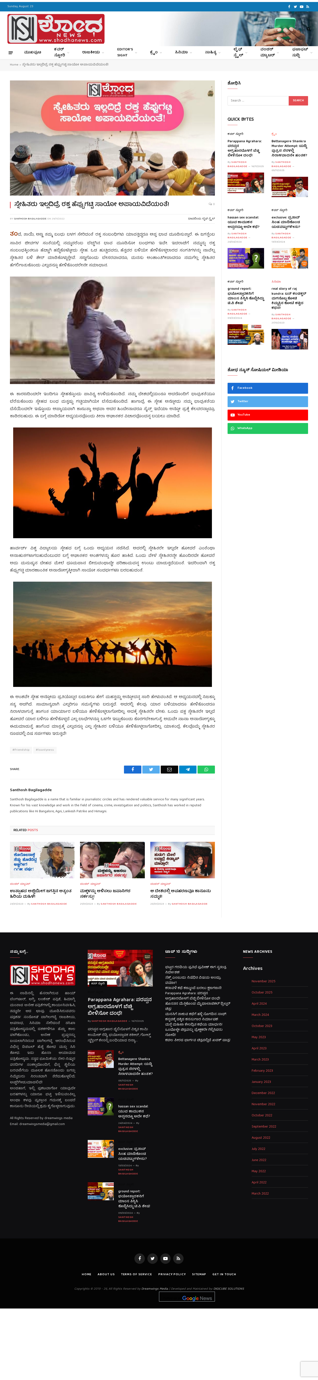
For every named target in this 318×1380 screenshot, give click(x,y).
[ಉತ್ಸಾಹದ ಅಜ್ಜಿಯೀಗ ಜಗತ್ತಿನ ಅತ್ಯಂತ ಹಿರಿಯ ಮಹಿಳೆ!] (42, 860)
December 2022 (263, 1093)
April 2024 (259, 1004)
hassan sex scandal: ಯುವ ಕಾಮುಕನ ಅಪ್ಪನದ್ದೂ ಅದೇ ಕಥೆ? (243, 222)
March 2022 (260, 1194)
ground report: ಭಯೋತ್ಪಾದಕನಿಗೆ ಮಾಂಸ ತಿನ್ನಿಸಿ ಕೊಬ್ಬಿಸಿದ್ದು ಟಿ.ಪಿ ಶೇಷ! (246, 296)
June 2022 (259, 1160)
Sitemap (199, 1274)
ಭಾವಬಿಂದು (194, 218)
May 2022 (259, 1171)
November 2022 (263, 1104)
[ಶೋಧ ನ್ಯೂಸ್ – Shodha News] (56, 28)
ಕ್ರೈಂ (154, 52)
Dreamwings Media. (154, 1289)
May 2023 (259, 1037)
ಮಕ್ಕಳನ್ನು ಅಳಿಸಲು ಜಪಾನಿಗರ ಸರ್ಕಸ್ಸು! (105, 894)
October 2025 (262, 992)
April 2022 (259, 1182)
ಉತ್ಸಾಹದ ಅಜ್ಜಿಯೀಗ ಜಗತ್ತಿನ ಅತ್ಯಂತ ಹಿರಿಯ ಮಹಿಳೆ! (41, 894)
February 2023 (262, 1071)
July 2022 (258, 1149)
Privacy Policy (172, 1274)
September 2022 (264, 1127)
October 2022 (262, 1115)
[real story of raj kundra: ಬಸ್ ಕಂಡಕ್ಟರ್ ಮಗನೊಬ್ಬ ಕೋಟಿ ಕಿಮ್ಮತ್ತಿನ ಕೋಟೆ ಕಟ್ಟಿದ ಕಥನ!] (290, 339)
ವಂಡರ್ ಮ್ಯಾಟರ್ (267, 52)
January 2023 (261, 1082)
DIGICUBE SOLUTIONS (228, 1289)
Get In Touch (224, 1274)
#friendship (21, 750)
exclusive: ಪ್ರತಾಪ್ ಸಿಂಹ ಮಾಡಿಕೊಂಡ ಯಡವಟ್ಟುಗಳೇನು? (286, 222)
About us (106, 1274)
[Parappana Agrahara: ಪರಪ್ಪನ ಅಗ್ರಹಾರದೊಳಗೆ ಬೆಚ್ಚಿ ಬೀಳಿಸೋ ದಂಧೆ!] (246, 183)
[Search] (308, 29)
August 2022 (261, 1138)
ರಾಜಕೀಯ (91, 52)
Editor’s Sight (125, 52)
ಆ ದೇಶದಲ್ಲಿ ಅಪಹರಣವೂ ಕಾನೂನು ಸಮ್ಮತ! (180, 894)
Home (14, 65)
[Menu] (11, 52)
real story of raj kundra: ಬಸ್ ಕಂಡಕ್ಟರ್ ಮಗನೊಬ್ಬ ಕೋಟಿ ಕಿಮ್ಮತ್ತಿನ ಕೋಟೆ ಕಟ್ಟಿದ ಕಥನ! (289, 298)
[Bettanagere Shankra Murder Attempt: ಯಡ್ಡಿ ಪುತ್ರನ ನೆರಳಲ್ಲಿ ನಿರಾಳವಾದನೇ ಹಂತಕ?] (290, 187)
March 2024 (260, 1015)
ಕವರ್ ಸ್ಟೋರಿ (59, 52)
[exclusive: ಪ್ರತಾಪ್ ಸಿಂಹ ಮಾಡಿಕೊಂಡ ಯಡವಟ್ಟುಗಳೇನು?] (290, 258)
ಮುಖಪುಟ (32, 52)
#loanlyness (45, 750)
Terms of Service (136, 1274)
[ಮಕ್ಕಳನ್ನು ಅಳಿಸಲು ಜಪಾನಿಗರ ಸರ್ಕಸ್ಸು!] (112, 860)
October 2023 (262, 1026)
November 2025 (264, 981)
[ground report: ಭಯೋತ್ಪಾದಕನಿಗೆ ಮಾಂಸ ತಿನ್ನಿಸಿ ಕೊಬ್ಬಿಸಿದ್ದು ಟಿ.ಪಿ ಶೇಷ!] (246, 334)
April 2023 (259, 1048)
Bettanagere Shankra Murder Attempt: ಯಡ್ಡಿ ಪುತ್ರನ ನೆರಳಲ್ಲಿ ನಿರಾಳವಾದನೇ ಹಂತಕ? (289, 148)
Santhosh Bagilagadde (30, 218)
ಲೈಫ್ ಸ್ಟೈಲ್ (238, 52)
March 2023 (260, 1059)
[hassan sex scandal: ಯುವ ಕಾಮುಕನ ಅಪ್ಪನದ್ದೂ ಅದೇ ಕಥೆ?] (246, 258)
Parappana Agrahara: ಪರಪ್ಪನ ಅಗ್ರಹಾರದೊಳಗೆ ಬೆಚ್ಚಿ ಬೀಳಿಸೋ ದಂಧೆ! (245, 148)
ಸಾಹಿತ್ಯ (210, 52)
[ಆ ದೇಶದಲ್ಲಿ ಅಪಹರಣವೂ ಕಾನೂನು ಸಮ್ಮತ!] (182, 860)
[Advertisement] (159, 1343)
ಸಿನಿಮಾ (181, 52)
